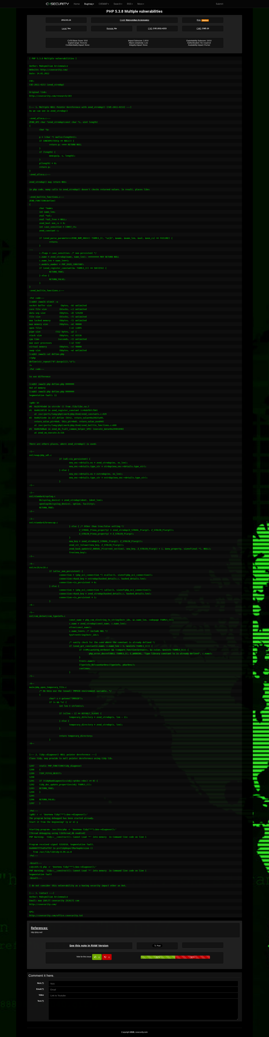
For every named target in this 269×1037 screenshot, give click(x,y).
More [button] (140, 4)
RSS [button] (129, 4)
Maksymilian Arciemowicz (137, 20)
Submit (219, 4)
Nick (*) (40, 983)
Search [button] (117, 4)
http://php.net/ (36, 932)
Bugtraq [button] (88, 4)
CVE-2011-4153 (160, 28)
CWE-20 (205, 28)
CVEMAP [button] (103, 4)
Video (41, 995)
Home (77, 4)
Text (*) (41, 1001)
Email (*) (40, 989)
